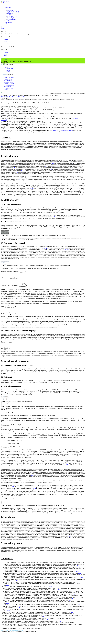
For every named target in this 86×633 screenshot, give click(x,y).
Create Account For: (6, 37)
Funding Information (79, 93)
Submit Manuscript (9, 21)
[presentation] (12, 271)
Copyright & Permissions (16, 630)
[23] (32, 475)
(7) (9, 348)
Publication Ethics (12, 16)
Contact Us (7, 24)
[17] (7, 249)
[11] (82, 176)
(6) (11, 342)
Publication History (68, 93)
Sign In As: (4, 49)
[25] (34, 488)
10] (23, 170)
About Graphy (8, 22)
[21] (18, 298)
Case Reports (10, 13)
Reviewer (6, 55)
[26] (80, 490)
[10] (17, 172)
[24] (13, 487)
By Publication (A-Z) (13, 12)
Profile (2, 28)
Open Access (7, 7)
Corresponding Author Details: (9, 118)
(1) (25, 271)
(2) (20, 277)
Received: (3, 121)
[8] (51, 169)
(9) (20, 424)
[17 (65, 249)
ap (2, 3)
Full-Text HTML (8, 68)
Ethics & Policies (8, 15)
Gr (1, 3)
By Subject (10, 10)
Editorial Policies (11, 19)
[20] (14, 294)
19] (68, 249)
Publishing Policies (12, 18)
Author (6, 39)
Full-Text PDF (8, 70)
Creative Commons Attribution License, (62, 130)
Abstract (6, 67)
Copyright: (4, 130)
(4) (15, 306)
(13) (13, 498)
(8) (12, 412)
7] (75, 163)
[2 (52, 163)
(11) (21, 443)
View (77, 565)
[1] (5, 161)
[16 (53, 216)
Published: (32, 121)
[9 (21, 170)
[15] (77, 188)
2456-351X (7, 59)
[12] (20, 179)
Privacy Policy (4, 630)
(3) (27, 285)
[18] (45, 248)
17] (55, 216)
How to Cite (48, 93)
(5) (16, 313)
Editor (5, 41)
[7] (46, 166)
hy (4, 3)
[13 (30, 188)
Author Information (57, 93)
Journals (6, 9)
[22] (67, 465)
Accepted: (18, 121)
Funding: (3, 126)
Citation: (3, 123)
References (7, 71)
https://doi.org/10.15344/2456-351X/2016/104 (13, 96)
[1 (72, 163)
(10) (21, 440)
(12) (21, 446)
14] (33, 188)
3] (53, 163)
